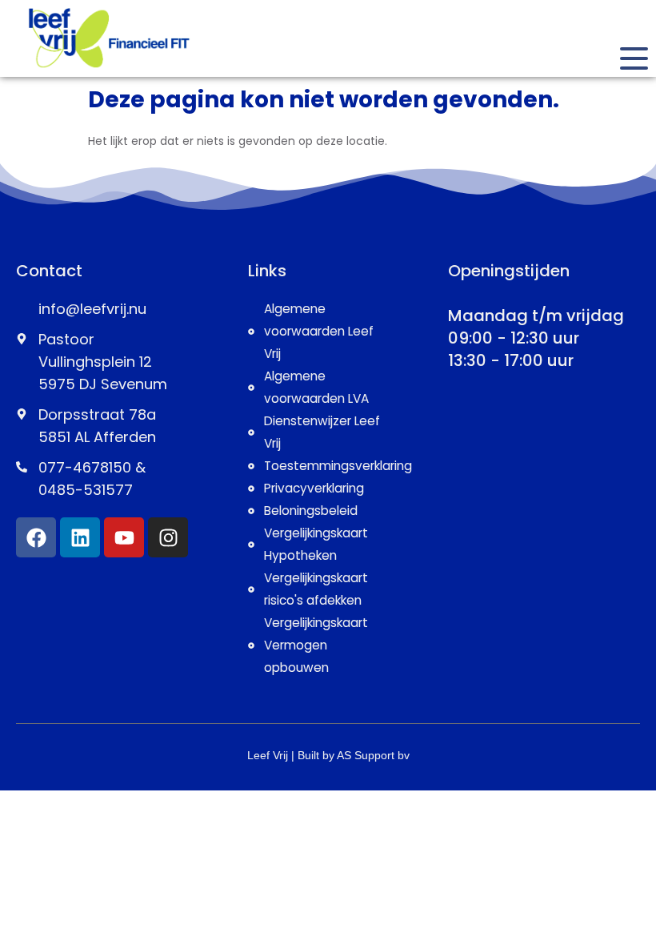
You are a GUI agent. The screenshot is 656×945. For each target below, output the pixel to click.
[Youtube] (124, 537)
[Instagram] (168, 537)
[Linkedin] (80, 537)
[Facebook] (36, 537)
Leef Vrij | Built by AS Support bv (328, 755)
